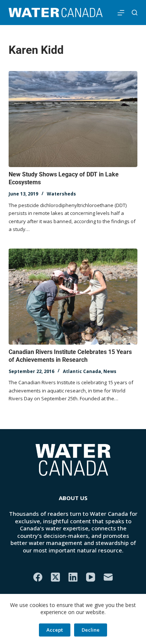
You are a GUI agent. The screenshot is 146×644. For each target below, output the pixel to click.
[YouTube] (90, 577)
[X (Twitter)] (55, 577)
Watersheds (61, 194)
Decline (91, 629)
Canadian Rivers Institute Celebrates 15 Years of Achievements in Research (70, 355)
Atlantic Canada (82, 371)
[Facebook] (37, 577)
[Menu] (121, 12)
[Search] (134, 12)
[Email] (108, 577)
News (109, 371)
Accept (54, 629)
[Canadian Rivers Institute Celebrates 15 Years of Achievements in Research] (73, 297)
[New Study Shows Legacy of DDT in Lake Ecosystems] (73, 119)
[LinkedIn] (73, 577)
